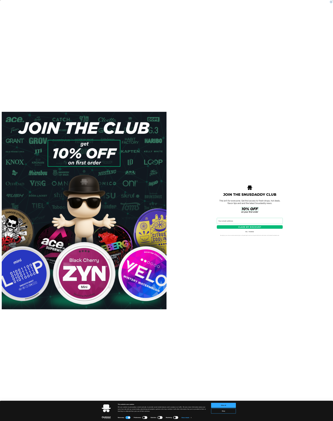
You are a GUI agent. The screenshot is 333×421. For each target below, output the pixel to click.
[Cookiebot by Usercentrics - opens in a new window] (106, 417)
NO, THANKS (250, 231)
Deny (223, 411)
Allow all (223, 405)
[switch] (144, 417)
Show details (185, 417)
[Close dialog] (331, 2)
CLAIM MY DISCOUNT (249, 227)
